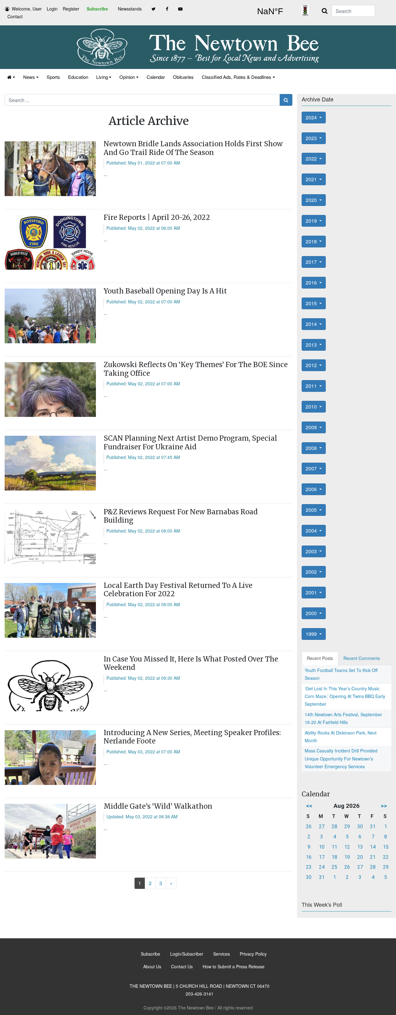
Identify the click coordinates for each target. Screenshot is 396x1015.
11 (334, 847)
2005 (312, 509)
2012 (312, 365)
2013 (312, 344)
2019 (312, 220)
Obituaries (183, 77)
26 (309, 826)
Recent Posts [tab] (320, 658)
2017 (312, 261)
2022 (312, 158)
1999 (312, 633)
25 (334, 867)
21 (373, 857)
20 (360, 857)
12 (347, 847)
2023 (312, 138)
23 (309, 867)
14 (373, 847)
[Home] (11, 77)
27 (322, 826)
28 (334, 826)
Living (102, 77)
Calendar (156, 77)
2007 (312, 468)
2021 (312, 179)
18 (334, 857)
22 (386, 857)
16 (309, 857)
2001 (312, 592)
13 (360, 847)
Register (71, 9)
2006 (312, 489)
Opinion (127, 77)
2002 (312, 571)
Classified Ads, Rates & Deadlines (236, 77)
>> (384, 805)
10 (322, 847)
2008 (312, 448)
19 (347, 857)
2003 (312, 551)
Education (78, 77)
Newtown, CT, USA (270, 11)
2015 (312, 303)
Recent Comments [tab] (361, 658)
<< (309, 805)
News (29, 77)
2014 (312, 324)
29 (347, 826)
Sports (53, 77)
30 (360, 826)
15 (386, 847)
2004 (312, 530)
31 (373, 826)
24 (322, 867)
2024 (312, 117)
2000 (312, 613)
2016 (312, 282)
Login (52, 9)
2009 (312, 427)
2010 (312, 406)
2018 (312, 241)
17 (322, 857)
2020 (312, 199)
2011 (312, 385)
